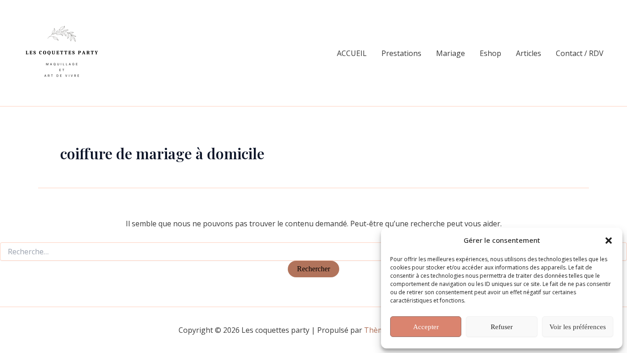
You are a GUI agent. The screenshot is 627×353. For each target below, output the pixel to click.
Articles (528, 53)
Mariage (450, 53)
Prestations (401, 53)
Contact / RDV (580, 53)
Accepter (426, 327)
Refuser (502, 327)
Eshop (490, 53)
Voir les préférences (577, 327)
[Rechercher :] (313, 251)
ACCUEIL (352, 53)
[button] (608, 240)
